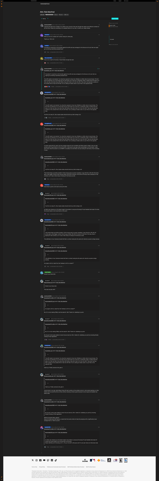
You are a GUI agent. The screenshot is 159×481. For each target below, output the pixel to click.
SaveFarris (47, 184)
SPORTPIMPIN (47, 272)
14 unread (112, 39)
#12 (99, 245)
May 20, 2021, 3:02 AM (60, 296)
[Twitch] (48, 460)
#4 (99, 57)
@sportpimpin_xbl (48, 282)
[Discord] (52, 460)
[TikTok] (56, 460)
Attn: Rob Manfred (59, 70)
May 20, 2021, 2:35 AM (60, 24)
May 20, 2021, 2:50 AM (60, 156)
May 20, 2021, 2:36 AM (58, 34)
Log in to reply (115, 18)
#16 (99, 318)
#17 (99, 345)
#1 (99, 24)
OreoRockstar (47, 345)
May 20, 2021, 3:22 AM (60, 399)
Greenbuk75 (47, 193)
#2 (99, 34)
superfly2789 (47, 427)
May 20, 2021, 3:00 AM (59, 280)
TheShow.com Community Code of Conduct (56, 466)
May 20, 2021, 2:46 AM (60, 123)
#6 (99, 92)
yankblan (47, 45)
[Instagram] (37, 460)
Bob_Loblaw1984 (48, 57)
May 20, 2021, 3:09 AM (59, 374)
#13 (99, 272)
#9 (99, 184)
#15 (99, 296)
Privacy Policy (42, 466)
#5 (99, 68)
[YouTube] (44, 460)
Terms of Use (34, 466)
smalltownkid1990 (48, 24)
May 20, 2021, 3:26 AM (59, 427)
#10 (99, 193)
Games (115, 0)
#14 (99, 280)
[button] (1, 477)
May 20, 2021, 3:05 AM (59, 345)
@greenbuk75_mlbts (49, 298)
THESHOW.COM (33, 0)
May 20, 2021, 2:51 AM (58, 184)
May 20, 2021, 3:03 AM (59, 318)
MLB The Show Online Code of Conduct (76, 466)
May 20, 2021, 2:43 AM (59, 92)
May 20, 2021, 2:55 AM (59, 245)
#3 (99, 45)
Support (120, 0)
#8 (99, 156)
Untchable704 (48, 92)
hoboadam (47, 34)
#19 (99, 399)
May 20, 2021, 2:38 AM (60, 57)
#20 (99, 427)
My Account (126, 0)
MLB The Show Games (91, 466)
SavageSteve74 (48, 123)
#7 (99, 123)
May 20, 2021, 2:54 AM (59, 193)
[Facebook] (40, 460)
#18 (99, 374)
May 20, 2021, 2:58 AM (59, 272)
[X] (33, 460)
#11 (99, 219)
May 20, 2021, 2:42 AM (60, 68)
